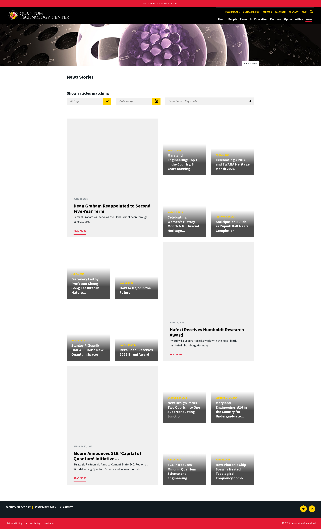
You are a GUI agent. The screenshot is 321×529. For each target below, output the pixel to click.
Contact (294, 12)
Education (261, 19)
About (222, 19)
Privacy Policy (14, 523)
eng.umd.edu (232, 12)
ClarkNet (66, 507)
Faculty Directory (18, 507)
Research (246, 19)
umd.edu (49, 523)
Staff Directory (45, 507)
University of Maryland (160, 3)
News (308, 19)
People (232, 19)
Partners (275, 19)
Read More (80, 230)
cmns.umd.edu (251, 12)
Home (246, 63)
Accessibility (33, 523)
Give (304, 12)
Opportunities (293, 19)
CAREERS (267, 12)
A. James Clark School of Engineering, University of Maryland (38, 10)
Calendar (280, 12)
